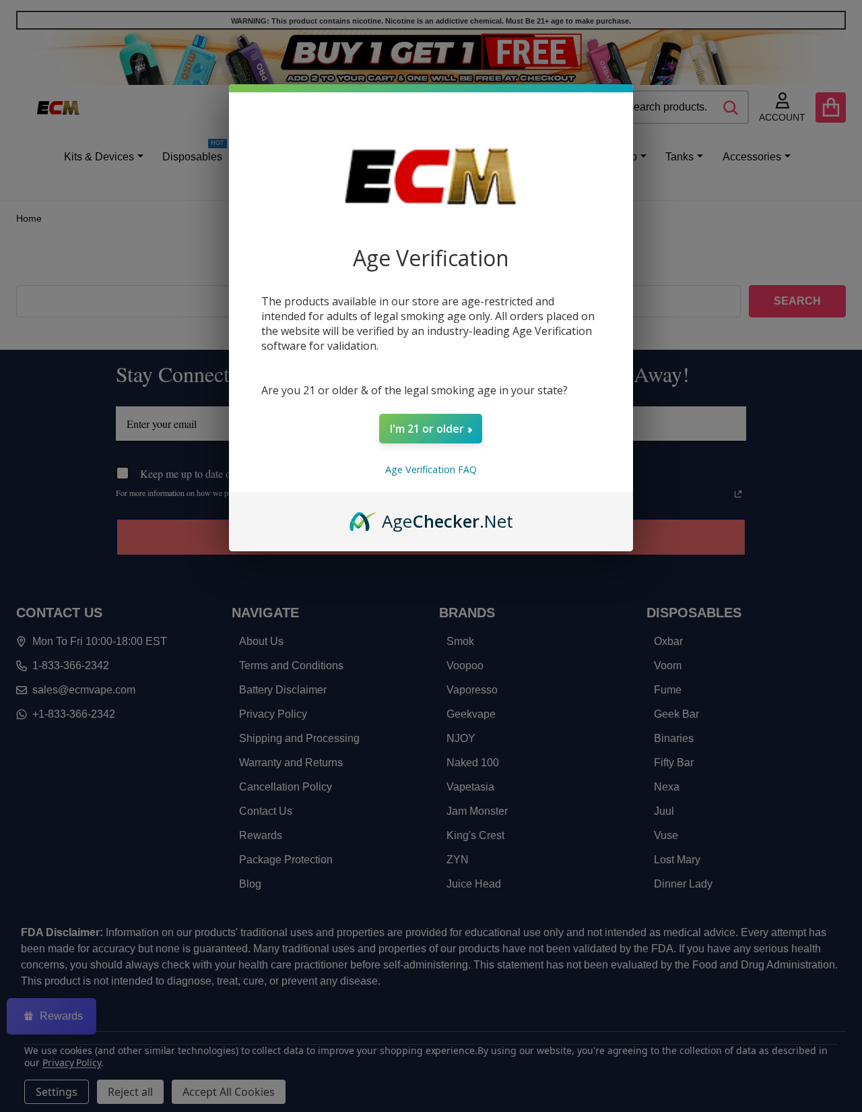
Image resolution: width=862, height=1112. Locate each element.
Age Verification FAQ (431, 469)
